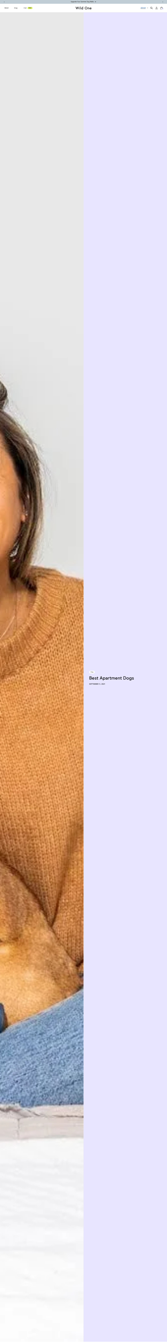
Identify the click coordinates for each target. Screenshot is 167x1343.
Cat (25, 8)
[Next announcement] (162, 2)
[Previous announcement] (4, 2)
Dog (15, 8)
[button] (16, 8)
